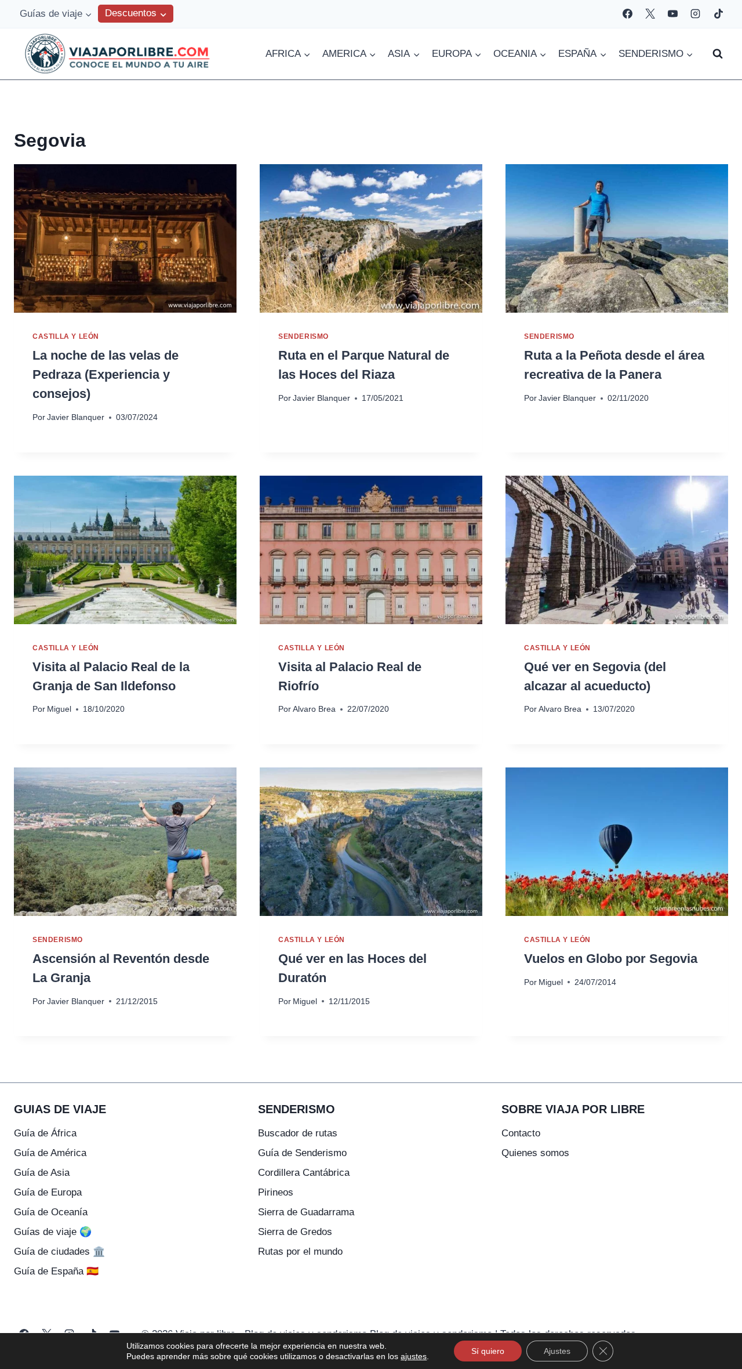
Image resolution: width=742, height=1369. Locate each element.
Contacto (520, 1133)
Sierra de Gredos (295, 1231)
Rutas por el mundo (300, 1251)
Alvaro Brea (314, 709)
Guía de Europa (48, 1192)
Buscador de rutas (297, 1133)
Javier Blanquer (75, 417)
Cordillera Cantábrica (304, 1172)
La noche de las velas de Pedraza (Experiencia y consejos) (105, 374)
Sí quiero (487, 1351)
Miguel (59, 709)
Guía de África (45, 1133)
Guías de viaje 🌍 (53, 1231)
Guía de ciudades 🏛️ (59, 1251)
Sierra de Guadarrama (306, 1212)
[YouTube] (673, 14)
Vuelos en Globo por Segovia (610, 958)
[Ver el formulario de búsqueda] (717, 54)
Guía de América (50, 1152)
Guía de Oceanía (51, 1212)
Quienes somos (535, 1152)
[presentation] (125, 238)
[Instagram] (695, 14)
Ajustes (557, 1351)
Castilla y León (65, 336)
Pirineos (275, 1192)
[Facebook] (628, 14)
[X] (650, 14)
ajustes (414, 1356)
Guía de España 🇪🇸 (56, 1271)
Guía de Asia (42, 1172)
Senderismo (303, 336)
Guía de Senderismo (302, 1152)
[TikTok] (718, 14)
